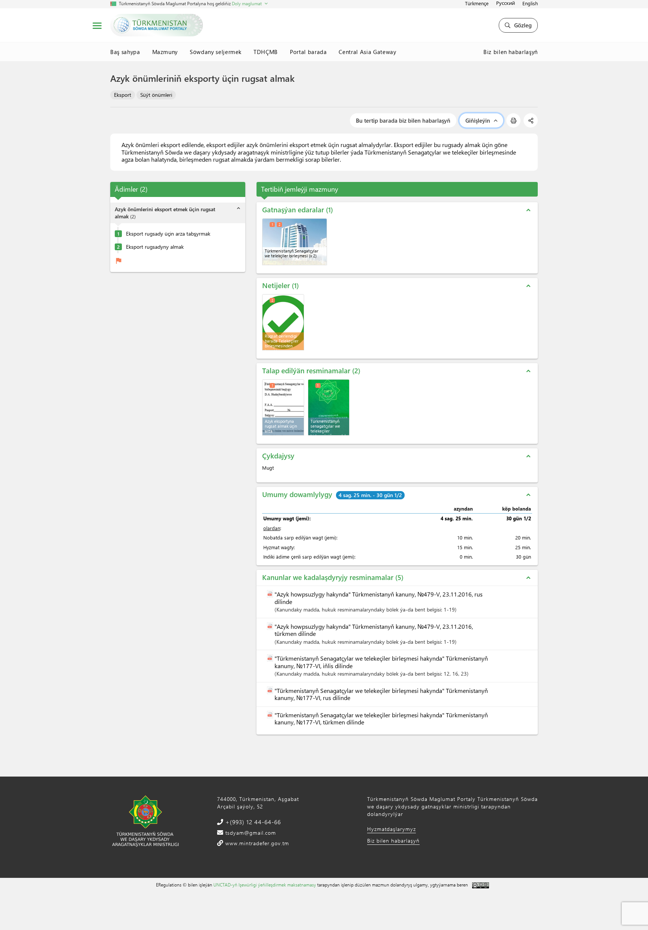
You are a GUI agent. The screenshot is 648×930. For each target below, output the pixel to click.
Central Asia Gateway (367, 52)
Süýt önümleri (156, 94)
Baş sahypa (125, 52)
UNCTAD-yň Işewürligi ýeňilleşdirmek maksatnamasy (264, 885)
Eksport (122, 94)
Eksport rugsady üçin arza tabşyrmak (168, 233)
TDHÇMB (266, 52)
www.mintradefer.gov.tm (256, 843)
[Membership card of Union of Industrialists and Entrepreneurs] (329, 407)
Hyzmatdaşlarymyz (391, 828)
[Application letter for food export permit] (283, 407)
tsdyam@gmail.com (250, 832)
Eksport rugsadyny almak (155, 246)
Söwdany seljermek (216, 52)
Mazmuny (165, 52)
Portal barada (308, 52)
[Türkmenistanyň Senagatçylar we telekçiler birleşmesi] (294, 241)
